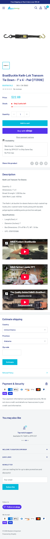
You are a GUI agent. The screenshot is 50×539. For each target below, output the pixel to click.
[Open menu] (3, 8)
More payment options (25, 137)
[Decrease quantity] (14, 114)
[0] (45, 7)
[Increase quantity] (26, 114)
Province (6, 336)
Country (5, 324)
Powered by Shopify (9, 534)
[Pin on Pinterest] (36, 163)
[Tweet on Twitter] (41, 163)
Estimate (10, 362)
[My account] (40, 8)
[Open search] (36, 8)
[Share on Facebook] (32, 163)
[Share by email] (46, 163)
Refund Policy (7, 373)
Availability (9, 141)
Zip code (5, 347)
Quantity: (6, 114)
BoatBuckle (7, 85)
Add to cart (25, 123)
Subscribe (10, 487)
